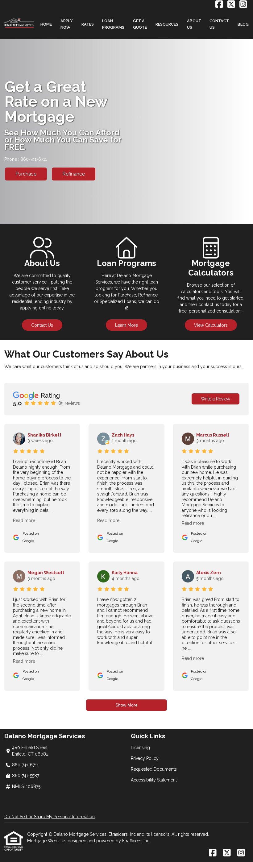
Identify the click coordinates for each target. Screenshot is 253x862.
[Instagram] (243, 4)
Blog (243, 24)
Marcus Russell (212, 435)
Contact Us (219, 24)
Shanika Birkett (44, 435)
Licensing (140, 747)
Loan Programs (113, 24)
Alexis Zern (208, 572)
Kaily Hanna (125, 572)
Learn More (126, 325)
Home (46, 24)
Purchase (25, 174)
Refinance (73, 174)
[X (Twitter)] (231, 4)
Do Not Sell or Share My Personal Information (49, 816)
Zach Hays (123, 435)
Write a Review (215, 398)
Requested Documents (154, 769)
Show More (126, 704)
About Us (194, 24)
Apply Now (66, 24)
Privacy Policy (145, 758)
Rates (87, 24)
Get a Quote (140, 24)
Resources (167, 24)
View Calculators (211, 325)
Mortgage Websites (47, 840)
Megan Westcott (45, 572)
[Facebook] (219, 4)
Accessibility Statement (154, 779)
